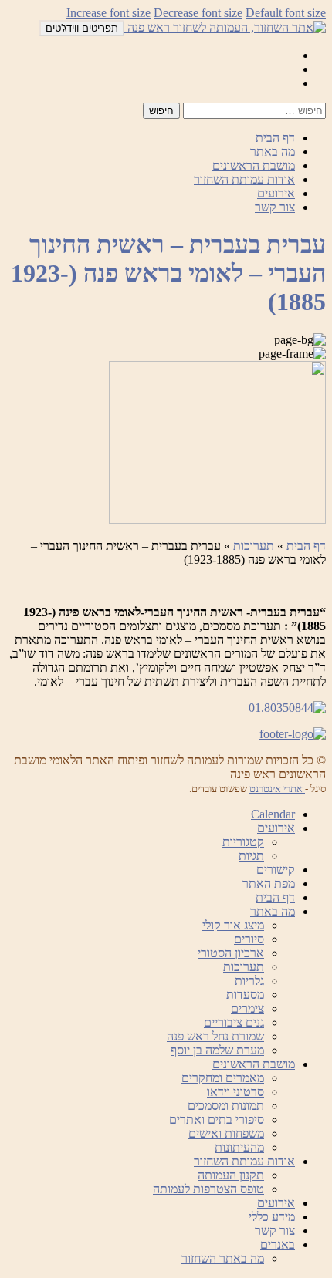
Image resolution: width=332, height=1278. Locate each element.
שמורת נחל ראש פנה (215, 1036)
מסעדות (245, 994)
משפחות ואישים (226, 1133)
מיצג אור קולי (233, 925)
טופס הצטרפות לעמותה (208, 1188)
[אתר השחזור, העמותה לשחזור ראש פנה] (225, 27)
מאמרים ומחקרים (222, 1077)
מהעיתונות (239, 1147)
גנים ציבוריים (234, 1022)
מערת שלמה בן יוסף (217, 1050)
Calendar (273, 814)
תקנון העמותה (231, 1175)
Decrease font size (198, 12)
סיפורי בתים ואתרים (216, 1119)
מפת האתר (268, 883)
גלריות (249, 980)
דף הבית (275, 137)
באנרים (277, 1244)
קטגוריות (243, 841)
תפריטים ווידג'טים (82, 28)
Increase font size (108, 12)
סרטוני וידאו (235, 1091)
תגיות (251, 855)
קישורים (275, 869)
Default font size (286, 12)
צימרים (247, 1008)
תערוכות (253, 545)
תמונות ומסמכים (226, 1105)
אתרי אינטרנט (277, 788)
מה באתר (272, 151)
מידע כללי (272, 1216)
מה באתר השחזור (222, 1258)
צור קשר (275, 207)
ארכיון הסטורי (231, 952)
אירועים (276, 193)
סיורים (249, 939)
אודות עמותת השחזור (244, 179)
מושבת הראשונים (253, 165)
